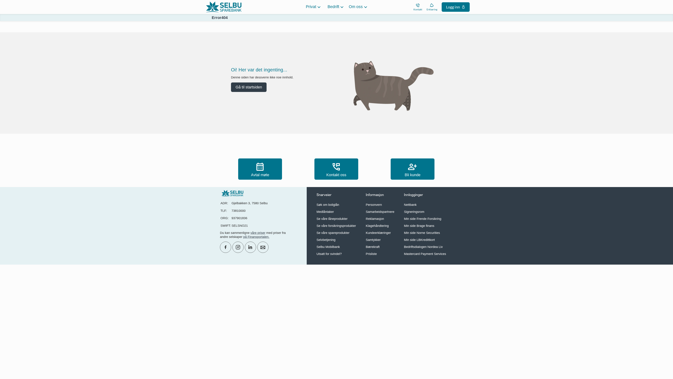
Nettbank (410, 205)
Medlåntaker (325, 212)
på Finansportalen (255, 237)
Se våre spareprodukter (333, 233)
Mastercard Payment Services (425, 254)
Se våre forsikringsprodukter (336, 226)
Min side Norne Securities (422, 233)
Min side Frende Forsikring (422, 219)
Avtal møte (260, 169)
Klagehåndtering (377, 226)
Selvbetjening (326, 240)
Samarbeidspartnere (380, 212)
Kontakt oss (336, 169)
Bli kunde (412, 169)
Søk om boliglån (328, 205)
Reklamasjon (375, 219)
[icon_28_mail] (262, 247)
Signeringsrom (414, 212)
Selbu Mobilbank (328, 247)
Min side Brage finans (419, 226)
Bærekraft (373, 247)
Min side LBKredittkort (419, 240)
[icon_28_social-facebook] (225, 247)
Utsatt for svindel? (329, 254)
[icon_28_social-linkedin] (250, 247)
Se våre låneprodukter (332, 219)
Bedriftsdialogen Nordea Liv (423, 247)
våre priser (257, 233)
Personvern (374, 205)
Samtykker (373, 240)
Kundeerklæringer (378, 233)
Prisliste (371, 254)
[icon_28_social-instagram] (238, 247)
